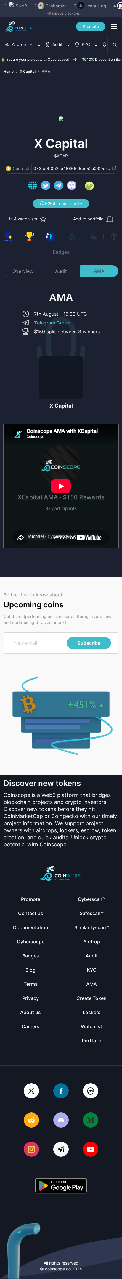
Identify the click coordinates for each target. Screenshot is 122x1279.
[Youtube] (91, 1149)
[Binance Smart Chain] (8, 168)
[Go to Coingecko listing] (89, 186)
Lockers (92, 1012)
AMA (46, 71)
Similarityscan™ (91, 927)
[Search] (115, 45)
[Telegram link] (58, 186)
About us (30, 1012)
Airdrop (91, 942)
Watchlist (91, 1026)
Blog (30, 970)
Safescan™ (92, 913)
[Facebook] (61, 1091)
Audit (61, 271)
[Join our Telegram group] (61, 1149)
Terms (31, 984)
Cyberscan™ (91, 899)
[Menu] (113, 26)
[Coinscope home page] (19, 26)
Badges (61, 252)
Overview (22, 271)
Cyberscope (30, 942)
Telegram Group (52, 323)
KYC (92, 970)
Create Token (91, 998)
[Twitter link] (45, 186)
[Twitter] (31, 1091)
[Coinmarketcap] (91, 1091)
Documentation (30, 927)
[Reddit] (31, 1120)
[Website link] (32, 186)
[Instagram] (31, 1149)
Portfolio (92, 1041)
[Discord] (61, 1120)
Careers (30, 1026)
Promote (91, 26)
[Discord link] (71, 186)
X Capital (28, 71)
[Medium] (91, 1120)
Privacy (30, 998)
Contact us (30, 913)
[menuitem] (19, 45)
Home (9, 71)
